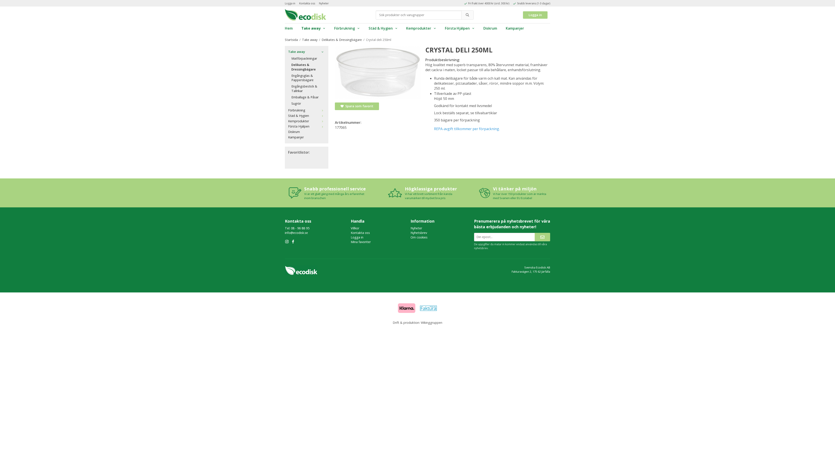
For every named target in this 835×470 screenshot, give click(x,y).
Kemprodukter (418, 28)
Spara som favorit (358, 106)
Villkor (355, 228)
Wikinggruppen (431, 323)
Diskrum (490, 28)
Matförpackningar (304, 58)
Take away (311, 28)
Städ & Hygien (381, 28)
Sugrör (296, 103)
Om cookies (419, 237)
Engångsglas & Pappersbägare (302, 78)
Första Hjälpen (457, 28)
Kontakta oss (307, 3)
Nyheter (324, 3)
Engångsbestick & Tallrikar (304, 88)
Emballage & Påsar (305, 97)
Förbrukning (344, 28)
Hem (289, 28)
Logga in (290, 3)
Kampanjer (515, 28)
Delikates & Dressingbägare (303, 67)
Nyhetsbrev (419, 233)
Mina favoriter (361, 242)
